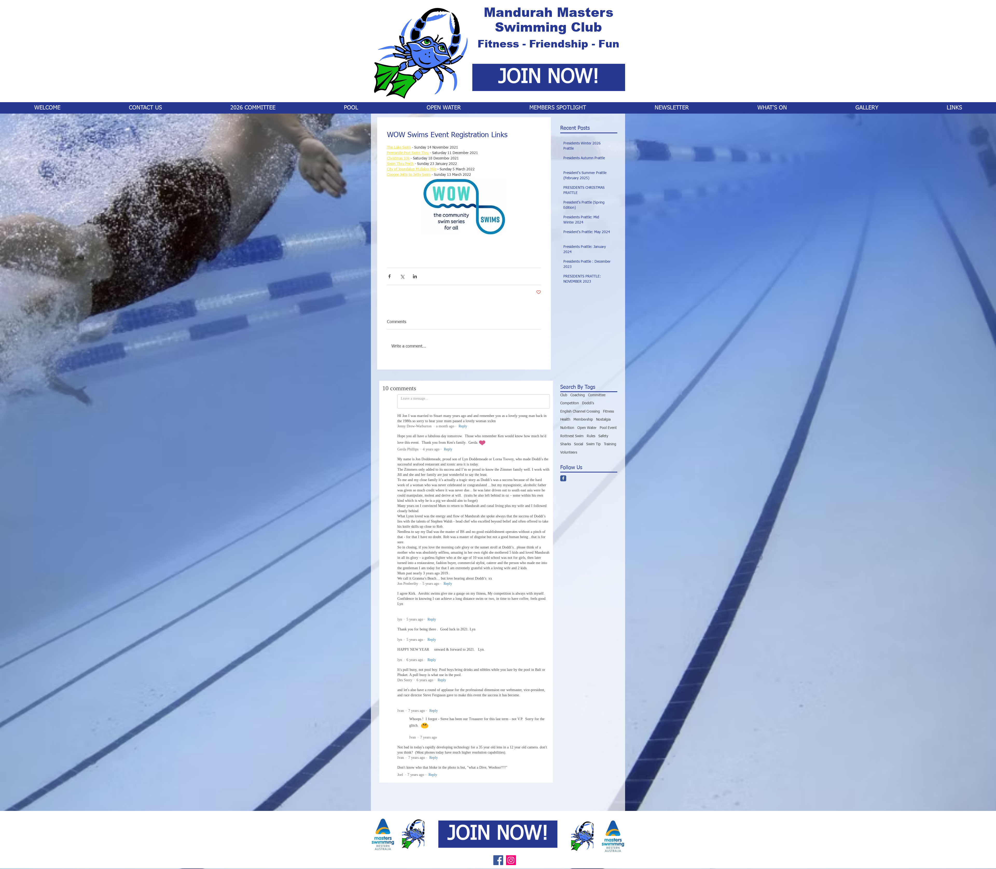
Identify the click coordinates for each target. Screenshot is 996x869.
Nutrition (567, 428)
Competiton (569, 403)
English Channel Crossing (580, 411)
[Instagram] (511, 533)
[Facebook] (498, 533)
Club (563, 395)
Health (565, 419)
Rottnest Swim (572, 436)
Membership (583, 419)
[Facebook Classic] (563, 478)
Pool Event (608, 428)
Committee (596, 395)
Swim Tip (593, 444)
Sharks (565, 444)
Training (610, 444)
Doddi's (588, 403)
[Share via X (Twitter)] (402, 276)
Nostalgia (603, 419)
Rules (591, 436)
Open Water (587, 428)
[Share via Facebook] (389, 276)
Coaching (577, 395)
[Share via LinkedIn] (414, 276)
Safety (603, 436)
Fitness (608, 411)
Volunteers (568, 452)
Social (578, 444)
